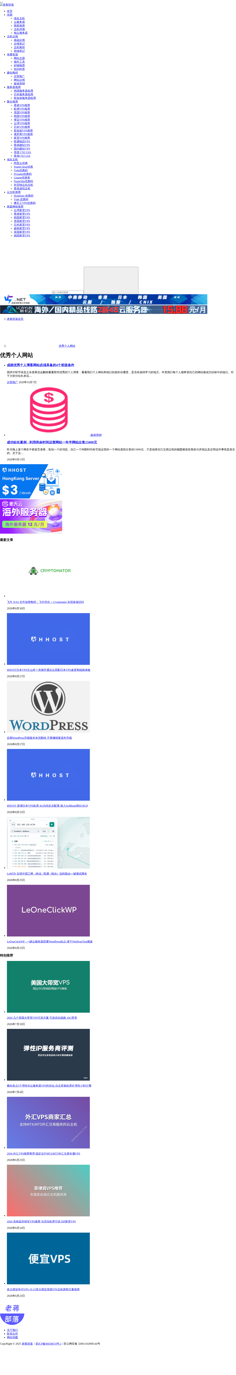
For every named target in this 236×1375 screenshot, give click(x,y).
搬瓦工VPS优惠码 (25, 203)
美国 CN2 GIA (22, 152)
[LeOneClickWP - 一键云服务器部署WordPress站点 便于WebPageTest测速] (48, 935)
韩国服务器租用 (23, 90)
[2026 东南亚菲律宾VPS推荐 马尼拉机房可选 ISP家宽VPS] (48, 1215)
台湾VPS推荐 (22, 123)
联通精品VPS (22, 141)
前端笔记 (19, 50)
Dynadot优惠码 (23, 174)
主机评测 (19, 29)
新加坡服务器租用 (25, 98)
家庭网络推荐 (15, 206)
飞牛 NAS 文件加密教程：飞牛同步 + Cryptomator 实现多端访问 (45, 602)
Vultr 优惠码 (21, 199)
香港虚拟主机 (22, 188)
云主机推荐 (14, 192)
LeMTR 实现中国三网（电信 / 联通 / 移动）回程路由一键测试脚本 (47, 873)
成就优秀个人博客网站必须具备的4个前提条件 (40, 365)
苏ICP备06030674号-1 (49, 1343)
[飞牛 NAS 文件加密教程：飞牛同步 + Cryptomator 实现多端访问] (48, 596)
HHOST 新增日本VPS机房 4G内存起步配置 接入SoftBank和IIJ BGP (47, 805)
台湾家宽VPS (22, 210)
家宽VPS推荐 (22, 137)
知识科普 (19, 69)
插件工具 (19, 61)
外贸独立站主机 (23, 184)
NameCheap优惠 (23, 166)
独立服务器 (21, 32)
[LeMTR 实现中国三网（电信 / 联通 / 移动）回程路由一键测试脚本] (48, 867)
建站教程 (12, 72)
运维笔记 (19, 43)
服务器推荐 (14, 87)
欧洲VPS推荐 (22, 108)
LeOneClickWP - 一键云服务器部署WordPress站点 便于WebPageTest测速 (50, 941)
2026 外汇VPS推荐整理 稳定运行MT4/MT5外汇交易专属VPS (43, 1153)
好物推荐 (19, 65)
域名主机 (19, 18)
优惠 (9, 14)
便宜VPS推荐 (22, 119)
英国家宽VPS (22, 231)
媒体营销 (19, 83)
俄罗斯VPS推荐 (23, 134)
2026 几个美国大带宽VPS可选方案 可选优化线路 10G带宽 (42, 1017)
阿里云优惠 (21, 163)
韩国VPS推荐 (22, 116)
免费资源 (12, 54)
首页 (9, 11)
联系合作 (12, 1333)
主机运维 (12, 36)
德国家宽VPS (22, 235)
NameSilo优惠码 (23, 181)
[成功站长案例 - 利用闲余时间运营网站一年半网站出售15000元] (49, 435)
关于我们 (12, 1330)
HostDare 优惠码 (23, 195)
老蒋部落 (27, 1343)
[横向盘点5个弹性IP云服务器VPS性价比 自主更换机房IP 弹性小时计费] (48, 1079)
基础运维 (19, 40)
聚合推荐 (12, 101)
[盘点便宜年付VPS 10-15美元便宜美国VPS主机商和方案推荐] (48, 1283)
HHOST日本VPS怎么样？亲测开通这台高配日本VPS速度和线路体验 (48, 669)
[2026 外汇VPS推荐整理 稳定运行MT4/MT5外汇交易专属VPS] (48, 1147)
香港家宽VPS (22, 213)
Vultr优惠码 (21, 170)
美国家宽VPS (22, 221)
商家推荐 (19, 25)
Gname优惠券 (22, 177)
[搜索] (111, 280)
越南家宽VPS (22, 228)
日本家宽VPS (22, 224)
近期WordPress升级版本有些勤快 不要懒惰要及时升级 (39, 737)
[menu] (1, 2)
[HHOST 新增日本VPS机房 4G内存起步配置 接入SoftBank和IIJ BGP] (48, 799)
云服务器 (19, 22)
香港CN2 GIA (22, 155)
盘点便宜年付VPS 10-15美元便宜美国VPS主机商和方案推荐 (43, 1289)
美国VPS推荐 (22, 112)
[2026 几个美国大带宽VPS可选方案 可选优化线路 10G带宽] (48, 1011)
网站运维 (19, 79)
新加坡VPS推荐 (23, 130)
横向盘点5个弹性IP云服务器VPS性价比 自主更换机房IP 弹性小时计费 (49, 1085)
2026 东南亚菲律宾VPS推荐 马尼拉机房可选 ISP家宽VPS (41, 1221)
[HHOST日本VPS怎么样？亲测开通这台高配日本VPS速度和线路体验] (48, 663)
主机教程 (19, 47)
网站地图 (12, 1337)
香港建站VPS (22, 145)
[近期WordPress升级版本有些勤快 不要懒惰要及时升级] (48, 731)
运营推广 (19, 76)
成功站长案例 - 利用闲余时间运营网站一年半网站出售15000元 (52, 442)
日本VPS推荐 (22, 126)
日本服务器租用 (23, 94)
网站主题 (19, 58)
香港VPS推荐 (22, 105)
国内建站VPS (22, 148)
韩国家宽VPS (22, 217)
